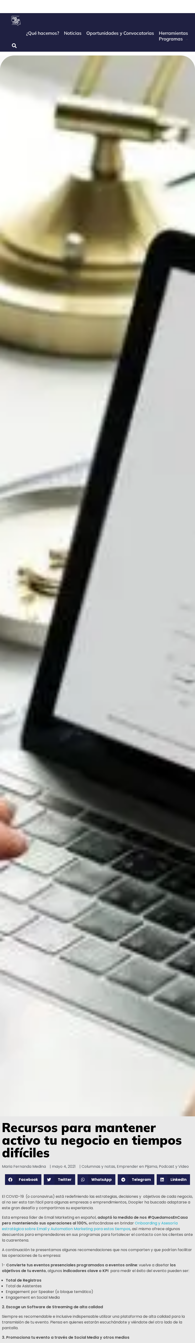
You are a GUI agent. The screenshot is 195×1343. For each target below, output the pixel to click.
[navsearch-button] (14, 45)
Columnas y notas (98, 1166)
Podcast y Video (174, 1166)
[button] (23, 1179)
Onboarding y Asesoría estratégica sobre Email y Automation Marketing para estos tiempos (90, 1226)
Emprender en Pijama (137, 1166)
